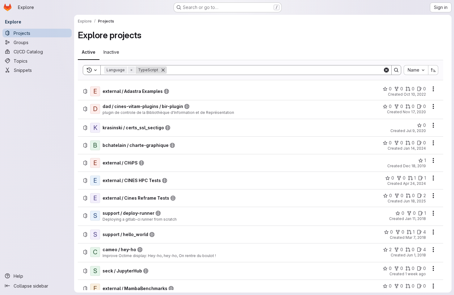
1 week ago (415, 274)
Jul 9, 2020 (416, 130)
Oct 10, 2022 (415, 94)
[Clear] (386, 70)
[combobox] (416, 70)
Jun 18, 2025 (414, 201)
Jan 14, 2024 (414, 148)
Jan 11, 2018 (415, 218)
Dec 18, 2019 (414, 166)
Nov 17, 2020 (414, 112)
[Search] (396, 70)
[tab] (88, 52)
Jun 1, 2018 (416, 255)
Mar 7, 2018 (416, 237)
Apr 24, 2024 (414, 183)
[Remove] (163, 70)
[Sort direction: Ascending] (433, 70)
